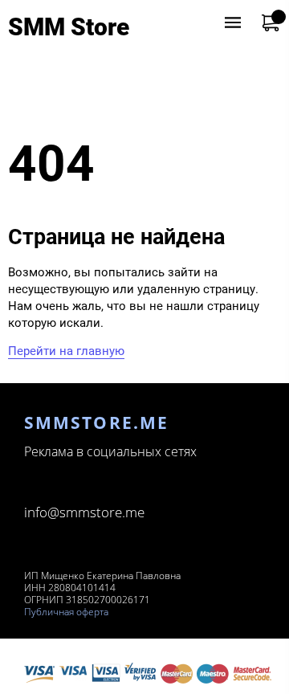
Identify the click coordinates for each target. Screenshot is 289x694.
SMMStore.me (96, 422)
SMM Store (68, 27)
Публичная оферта (66, 611)
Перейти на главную (66, 351)
